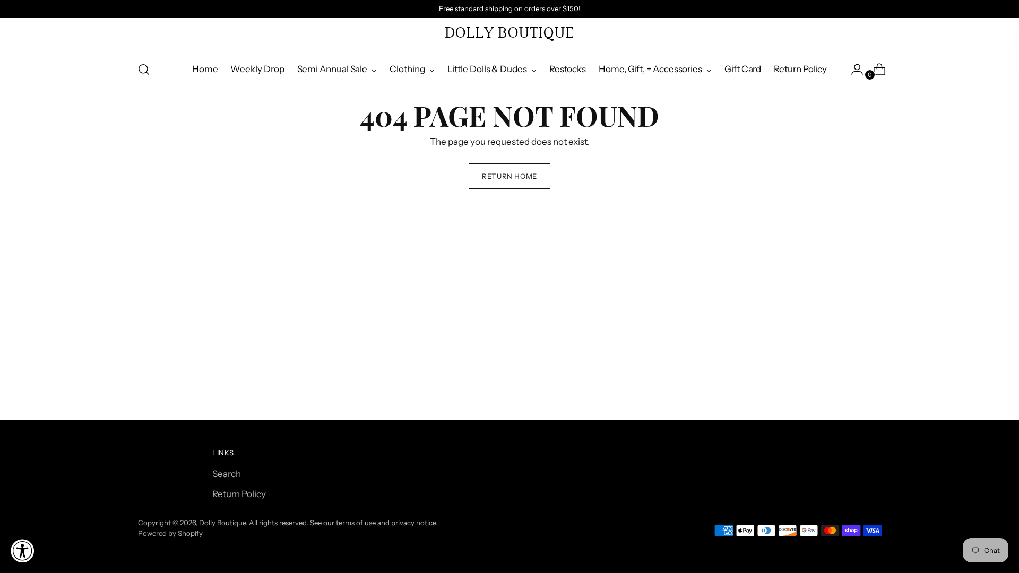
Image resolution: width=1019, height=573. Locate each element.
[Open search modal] (143, 69)
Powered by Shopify (170, 533)
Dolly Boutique (222, 522)
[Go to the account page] (852, 69)
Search (226, 473)
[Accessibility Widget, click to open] (22, 551)
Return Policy (239, 494)
